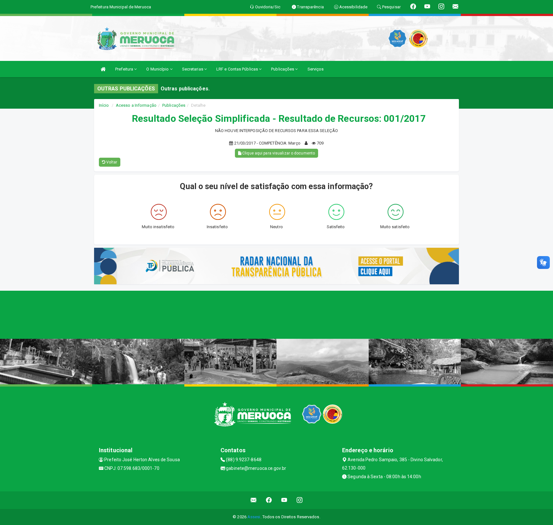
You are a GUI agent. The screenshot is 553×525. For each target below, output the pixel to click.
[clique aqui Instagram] (299, 500)
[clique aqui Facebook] (269, 500)
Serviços (316, 69)
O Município (158, 69)
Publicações (283, 69)
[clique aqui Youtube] (284, 500)
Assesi (253, 516)
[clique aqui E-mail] (253, 500)
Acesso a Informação (136, 105)
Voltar (111, 162)
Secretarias (193, 69)
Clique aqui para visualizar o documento (278, 153)
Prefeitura (124, 69)
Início (104, 105)
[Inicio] (103, 69)
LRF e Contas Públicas (237, 69)
